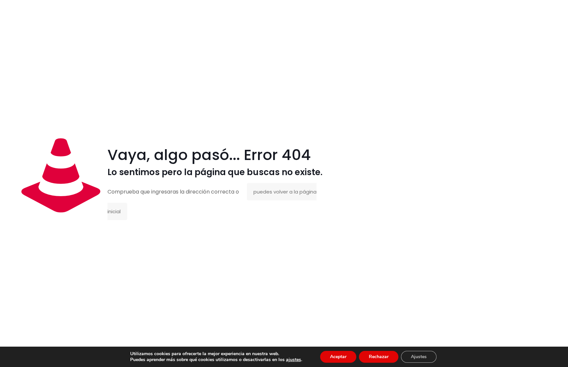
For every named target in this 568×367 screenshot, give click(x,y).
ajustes (293, 360)
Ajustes (419, 357)
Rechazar (379, 357)
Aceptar (338, 357)
